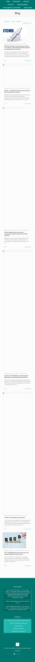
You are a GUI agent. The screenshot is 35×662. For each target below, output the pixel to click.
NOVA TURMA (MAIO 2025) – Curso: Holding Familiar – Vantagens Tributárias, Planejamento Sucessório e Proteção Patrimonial (17, 608)
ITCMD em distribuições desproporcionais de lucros (17, 602)
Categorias (7, 21)
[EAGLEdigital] (17, 654)
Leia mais (28, 60)
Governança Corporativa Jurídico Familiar (18, 620)
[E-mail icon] (18, 656)
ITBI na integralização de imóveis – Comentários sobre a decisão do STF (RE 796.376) (15, 234)
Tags (13, 21)
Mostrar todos (27, 23)
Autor (19, 21)
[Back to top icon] (17, 644)
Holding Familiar (18, 626)
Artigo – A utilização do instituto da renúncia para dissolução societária (17, 91)
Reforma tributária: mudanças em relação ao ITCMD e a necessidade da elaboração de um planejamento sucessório (17, 47)
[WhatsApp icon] (16, 656)
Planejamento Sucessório (18, 631)
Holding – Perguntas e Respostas (18, 623)
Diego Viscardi (9, 44)
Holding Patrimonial (18, 628)
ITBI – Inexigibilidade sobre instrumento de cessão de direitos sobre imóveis (16, 553)
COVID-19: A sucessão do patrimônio (14, 517)
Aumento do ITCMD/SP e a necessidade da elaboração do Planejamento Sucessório (16, 376)
